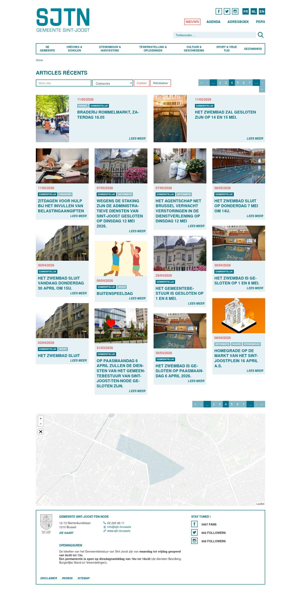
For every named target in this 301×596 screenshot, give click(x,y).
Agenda (213, 21)
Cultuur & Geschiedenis (194, 48)
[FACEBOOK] (219, 11)
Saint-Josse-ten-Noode (64, 20)
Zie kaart (66, 533)
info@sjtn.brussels (119, 527)
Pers (260, 21)
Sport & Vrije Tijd (226, 48)
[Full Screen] (40, 431)
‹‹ (201, 82)
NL (254, 11)
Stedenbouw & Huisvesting (110, 48)
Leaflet (260, 504)
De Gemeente (47, 48)
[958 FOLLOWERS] (194, 541)
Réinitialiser (160, 83)
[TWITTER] (227, 11)
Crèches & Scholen (74, 48)
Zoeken (142, 83)
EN (262, 11)
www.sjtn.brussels (118, 531)
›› (262, 89)
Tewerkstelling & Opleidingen (153, 48)
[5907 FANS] (194, 524)
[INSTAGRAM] (235, 11)
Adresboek (238, 21)
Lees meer (137, 138)
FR (245, 11)
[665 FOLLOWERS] (194, 532)
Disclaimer (48, 578)
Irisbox (67, 578)
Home (39, 60)
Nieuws (192, 21)
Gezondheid (253, 49)
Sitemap (84, 578)
